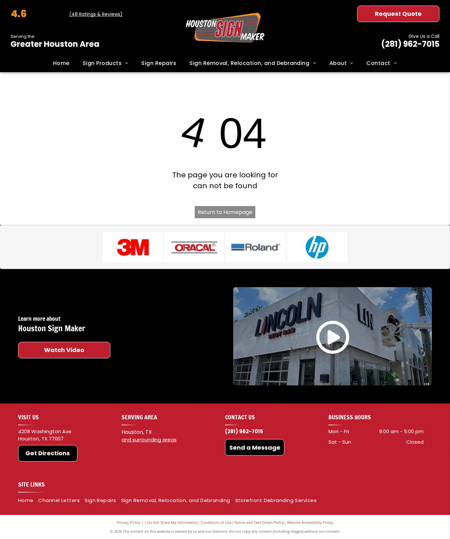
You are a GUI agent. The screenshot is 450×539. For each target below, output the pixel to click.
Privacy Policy (128, 522)
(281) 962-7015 (410, 44)
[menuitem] (61, 63)
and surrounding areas (149, 439)
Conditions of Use (216, 522)
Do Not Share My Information (172, 522)
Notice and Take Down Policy (259, 522)
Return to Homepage (225, 212)
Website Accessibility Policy (310, 522)
